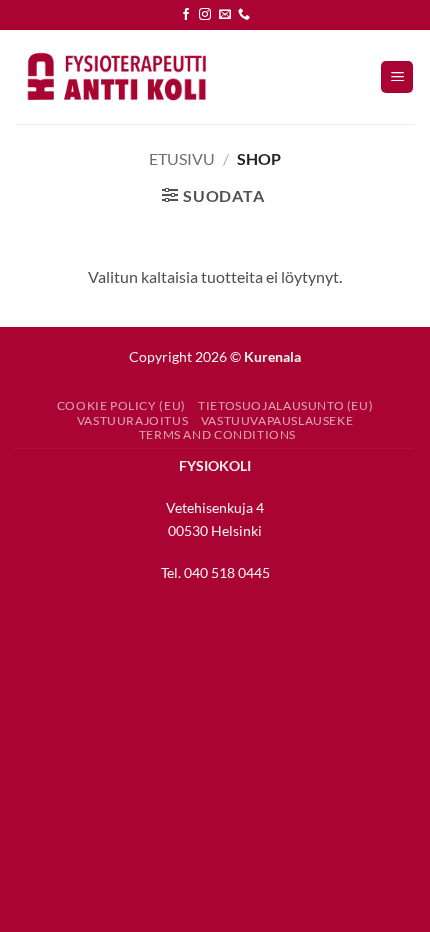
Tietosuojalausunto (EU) (285, 405)
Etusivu (182, 158)
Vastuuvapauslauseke (277, 420)
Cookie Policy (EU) (121, 405)
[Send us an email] (225, 15)
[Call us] (244, 15)
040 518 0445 (227, 572)
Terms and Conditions (217, 434)
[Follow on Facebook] (186, 15)
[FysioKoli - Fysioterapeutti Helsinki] (115, 76)
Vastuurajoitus (133, 420)
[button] (397, 77)
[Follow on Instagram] (205, 15)
